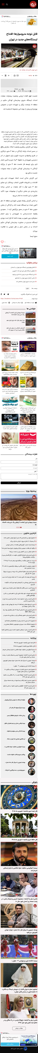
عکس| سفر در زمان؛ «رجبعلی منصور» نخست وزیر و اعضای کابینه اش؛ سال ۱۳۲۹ (18, 631)
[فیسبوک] (1, 294)
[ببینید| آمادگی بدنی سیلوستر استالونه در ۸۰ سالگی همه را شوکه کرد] (31, 732)
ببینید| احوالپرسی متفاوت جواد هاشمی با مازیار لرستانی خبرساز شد (19, 651)
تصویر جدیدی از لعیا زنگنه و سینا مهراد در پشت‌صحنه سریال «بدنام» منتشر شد (19, 681)
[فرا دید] (33, 4)
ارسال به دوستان (16, 303)
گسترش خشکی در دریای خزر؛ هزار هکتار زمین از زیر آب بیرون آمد (16, 329)
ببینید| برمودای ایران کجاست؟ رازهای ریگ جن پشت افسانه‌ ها (15, 314)
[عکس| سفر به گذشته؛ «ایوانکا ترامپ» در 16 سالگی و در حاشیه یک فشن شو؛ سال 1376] (19, 1006)
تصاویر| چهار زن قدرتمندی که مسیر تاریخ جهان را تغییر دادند (19, 538)
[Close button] (37, 1033)
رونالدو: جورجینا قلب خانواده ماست (16, 755)
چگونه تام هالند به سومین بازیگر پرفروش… (14, 700)
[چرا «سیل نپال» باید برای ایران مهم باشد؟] (31, 322)
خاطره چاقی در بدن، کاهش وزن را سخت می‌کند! (22, 552)
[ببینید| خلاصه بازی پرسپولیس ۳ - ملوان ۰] (19, 947)
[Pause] (21, 257)
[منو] (3, 5)
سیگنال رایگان (10, 1044)
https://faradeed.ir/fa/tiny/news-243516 (12, 299)
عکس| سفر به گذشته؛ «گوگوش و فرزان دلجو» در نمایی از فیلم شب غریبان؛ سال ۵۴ (19, 687)
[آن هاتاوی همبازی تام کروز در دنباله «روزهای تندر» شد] (31, 740)
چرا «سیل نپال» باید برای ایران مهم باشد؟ (24, 522)
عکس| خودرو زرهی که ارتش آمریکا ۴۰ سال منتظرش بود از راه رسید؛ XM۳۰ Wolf (19, 611)
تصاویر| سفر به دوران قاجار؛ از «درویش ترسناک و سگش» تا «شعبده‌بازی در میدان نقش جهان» (20, 671)
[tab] (21, 527)
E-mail (35, 465)
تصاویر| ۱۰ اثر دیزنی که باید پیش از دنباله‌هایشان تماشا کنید (20, 621)
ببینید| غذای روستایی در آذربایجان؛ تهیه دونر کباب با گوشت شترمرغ (20, 584)
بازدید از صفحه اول (29, 303)
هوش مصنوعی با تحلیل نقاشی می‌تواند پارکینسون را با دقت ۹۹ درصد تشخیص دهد (18, 567)
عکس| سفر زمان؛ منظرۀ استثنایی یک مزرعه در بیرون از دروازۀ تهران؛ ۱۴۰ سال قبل (19, 573)
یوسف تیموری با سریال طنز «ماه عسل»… (14, 762)
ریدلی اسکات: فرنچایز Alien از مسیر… (15, 716)
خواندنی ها (31, 308)
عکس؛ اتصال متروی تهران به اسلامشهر (25, 278)
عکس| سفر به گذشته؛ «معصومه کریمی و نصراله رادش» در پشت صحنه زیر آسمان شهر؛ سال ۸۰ (18, 656)
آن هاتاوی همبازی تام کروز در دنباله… (15, 739)
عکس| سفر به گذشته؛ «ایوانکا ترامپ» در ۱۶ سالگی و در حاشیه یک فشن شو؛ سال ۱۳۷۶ (19, 676)
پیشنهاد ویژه (31, 491)
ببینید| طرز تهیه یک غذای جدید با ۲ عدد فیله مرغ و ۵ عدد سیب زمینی (18, 578)
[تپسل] (2, 246)
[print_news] (14, 76)
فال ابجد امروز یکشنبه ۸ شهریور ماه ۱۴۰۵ (24, 643)
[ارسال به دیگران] (17, 76)
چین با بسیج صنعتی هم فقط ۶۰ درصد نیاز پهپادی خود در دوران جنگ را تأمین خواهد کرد (18, 605)
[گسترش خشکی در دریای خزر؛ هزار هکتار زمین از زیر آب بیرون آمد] (31, 330)
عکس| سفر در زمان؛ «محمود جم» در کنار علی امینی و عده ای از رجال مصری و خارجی (19, 600)
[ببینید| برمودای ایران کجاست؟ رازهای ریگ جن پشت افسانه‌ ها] (31, 315)
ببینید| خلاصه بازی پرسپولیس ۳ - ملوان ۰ (24, 666)
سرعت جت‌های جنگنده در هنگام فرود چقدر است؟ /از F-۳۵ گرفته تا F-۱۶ (19, 562)
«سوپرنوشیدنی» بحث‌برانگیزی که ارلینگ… (14, 770)
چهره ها (33, 694)
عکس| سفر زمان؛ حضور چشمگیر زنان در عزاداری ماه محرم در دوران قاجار (19, 616)
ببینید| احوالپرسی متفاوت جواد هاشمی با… (14, 747)
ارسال (19, 483)
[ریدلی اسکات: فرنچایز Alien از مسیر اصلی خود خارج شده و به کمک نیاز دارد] (31, 717)
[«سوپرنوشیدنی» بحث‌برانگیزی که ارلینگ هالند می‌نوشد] (31, 771)
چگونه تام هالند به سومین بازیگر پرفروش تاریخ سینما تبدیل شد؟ (18, 548)
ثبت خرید (10, 256)
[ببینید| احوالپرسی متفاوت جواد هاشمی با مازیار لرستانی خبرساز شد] (31, 748)
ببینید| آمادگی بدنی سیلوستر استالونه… (15, 731)
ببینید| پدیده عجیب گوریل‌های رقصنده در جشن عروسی (20, 545)
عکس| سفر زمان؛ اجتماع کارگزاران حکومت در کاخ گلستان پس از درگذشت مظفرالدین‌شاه (18, 556)
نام (36, 459)
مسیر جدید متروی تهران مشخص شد (25, 282)
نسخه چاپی (4, 303)
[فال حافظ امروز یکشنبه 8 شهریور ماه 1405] (19, 825)
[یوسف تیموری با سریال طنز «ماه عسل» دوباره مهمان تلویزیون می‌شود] (31, 764)
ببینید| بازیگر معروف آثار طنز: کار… (16, 708)
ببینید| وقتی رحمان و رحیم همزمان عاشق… (14, 723)
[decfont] (2, 75)
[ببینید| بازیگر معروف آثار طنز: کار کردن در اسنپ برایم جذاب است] (31, 709)
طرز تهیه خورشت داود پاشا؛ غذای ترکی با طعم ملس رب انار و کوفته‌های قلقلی (19, 595)
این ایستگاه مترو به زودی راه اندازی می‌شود (23, 275)
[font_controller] (8, 75)
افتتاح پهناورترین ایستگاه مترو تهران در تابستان (23, 267)
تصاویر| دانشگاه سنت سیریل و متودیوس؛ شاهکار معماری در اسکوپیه (19, 625)
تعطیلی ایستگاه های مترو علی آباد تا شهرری (24, 271)
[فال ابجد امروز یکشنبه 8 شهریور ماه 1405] (19, 797)
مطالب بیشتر (19, 1028)
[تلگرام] (8, 294)
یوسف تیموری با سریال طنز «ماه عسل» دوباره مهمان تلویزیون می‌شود (19, 662)
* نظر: (35, 471)
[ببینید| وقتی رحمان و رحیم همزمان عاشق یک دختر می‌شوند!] (31, 725)
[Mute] (24, 257)
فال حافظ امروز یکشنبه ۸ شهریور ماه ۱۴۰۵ (24, 646)
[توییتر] (4, 294)
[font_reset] (5, 75)
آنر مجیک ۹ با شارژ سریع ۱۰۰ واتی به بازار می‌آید (22, 541)
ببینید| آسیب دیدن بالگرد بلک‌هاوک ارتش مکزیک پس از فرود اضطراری (19, 589)
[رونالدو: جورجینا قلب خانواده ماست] (31, 756)
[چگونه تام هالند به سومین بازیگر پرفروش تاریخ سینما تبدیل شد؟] (31, 701)
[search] (7, 5)
